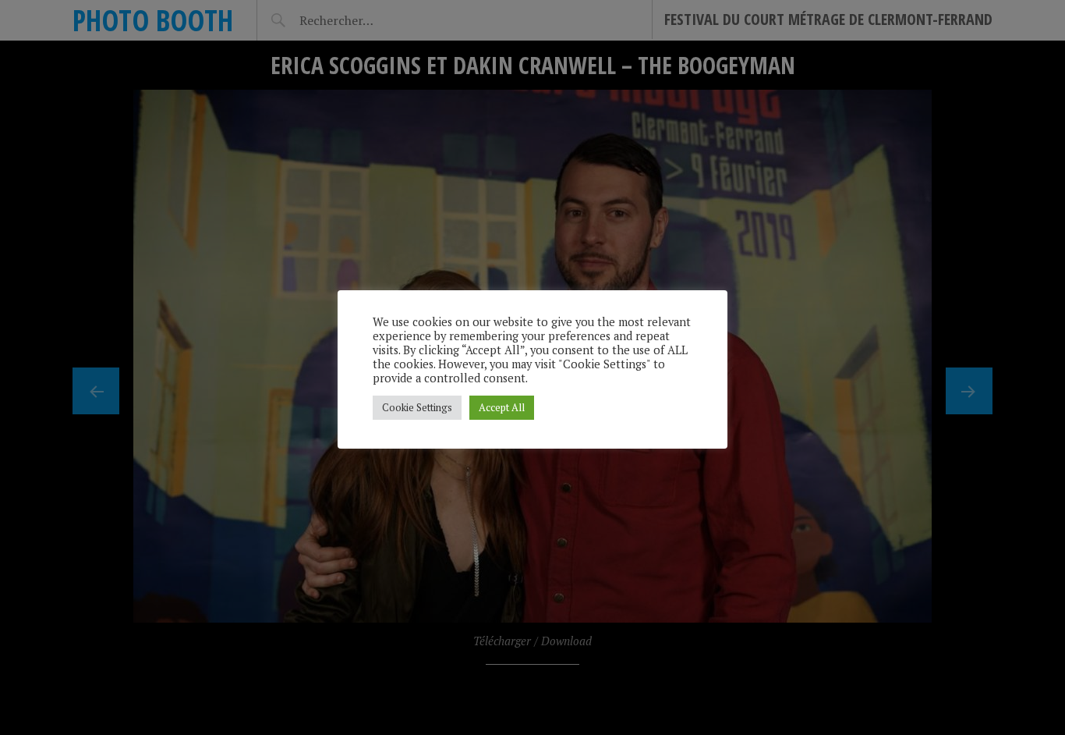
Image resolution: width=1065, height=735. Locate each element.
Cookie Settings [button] (417, 407)
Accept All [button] (502, 407)
